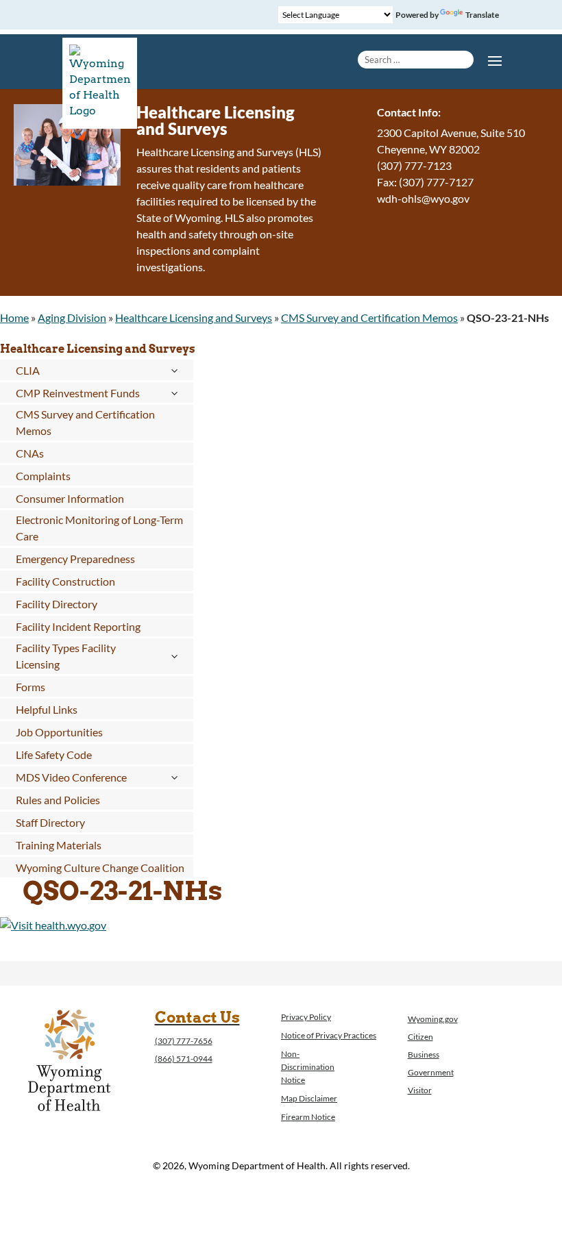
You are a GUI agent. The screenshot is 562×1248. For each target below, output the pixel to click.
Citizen (420, 1037)
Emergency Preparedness (75, 558)
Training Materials (58, 844)
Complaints (43, 475)
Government (431, 1072)
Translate (482, 15)
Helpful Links (46, 709)
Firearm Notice (308, 1117)
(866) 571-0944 (183, 1058)
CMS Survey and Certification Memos (369, 317)
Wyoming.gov (433, 1019)
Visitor (420, 1090)
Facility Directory (56, 603)
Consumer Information (70, 498)
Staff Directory (50, 822)
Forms (30, 686)
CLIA (28, 370)
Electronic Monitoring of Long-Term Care (99, 527)
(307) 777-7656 (183, 1041)
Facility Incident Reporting (78, 626)
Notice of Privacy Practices (328, 1035)
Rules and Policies (58, 799)
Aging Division (72, 317)
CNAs (30, 453)
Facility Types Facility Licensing (66, 656)
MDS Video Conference (71, 777)
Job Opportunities (59, 731)
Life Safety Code (54, 754)
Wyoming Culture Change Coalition (100, 867)
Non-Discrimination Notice (307, 1067)
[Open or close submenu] (174, 370)
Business (423, 1054)
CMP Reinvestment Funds (78, 392)
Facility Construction (65, 581)
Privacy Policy (306, 1017)
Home (14, 317)
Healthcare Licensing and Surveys (193, 317)
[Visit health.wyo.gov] (53, 925)
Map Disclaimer (309, 1098)
